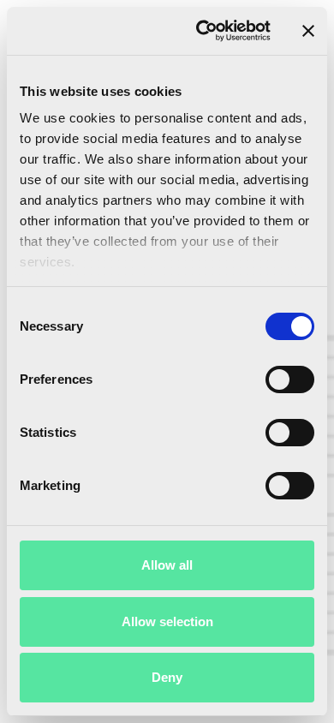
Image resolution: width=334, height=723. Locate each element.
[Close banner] (308, 31)
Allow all (167, 565)
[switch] (289, 379)
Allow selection (167, 621)
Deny (167, 677)
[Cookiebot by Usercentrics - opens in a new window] (202, 31)
